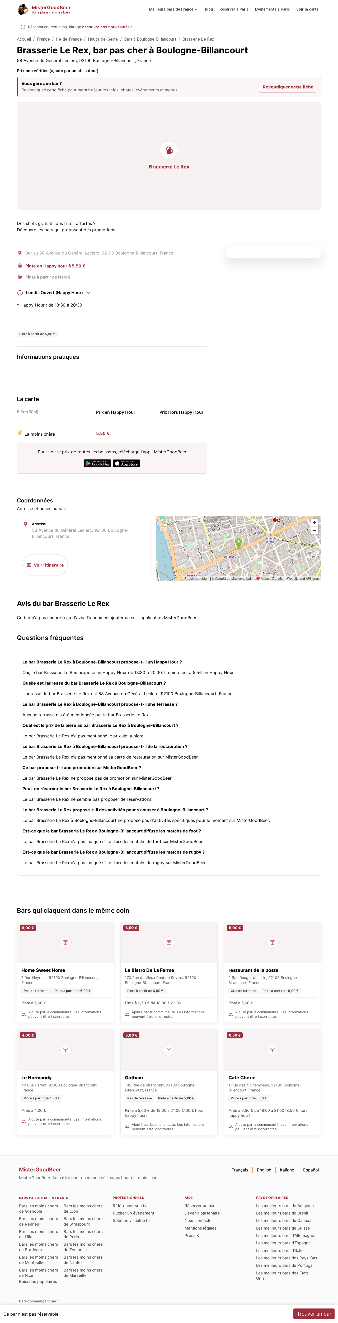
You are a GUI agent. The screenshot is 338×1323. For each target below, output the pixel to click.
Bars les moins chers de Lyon (83, 1208)
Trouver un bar (314, 1314)
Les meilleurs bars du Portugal (284, 1265)
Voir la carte (307, 9)
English (264, 1170)
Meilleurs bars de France (171, 9)
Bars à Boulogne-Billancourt (150, 39)
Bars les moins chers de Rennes (38, 1221)
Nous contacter (199, 1220)
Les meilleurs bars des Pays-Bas (286, 1257)
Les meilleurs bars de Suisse (283, 1228)
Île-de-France (69, 39)
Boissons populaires (38, 1281)
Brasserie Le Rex (198, 39)
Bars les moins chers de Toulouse (83, 1247)
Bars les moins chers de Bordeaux (38, 1247)
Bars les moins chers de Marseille (83, 1273)
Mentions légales (201, 1228)
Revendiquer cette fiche (288, 87)
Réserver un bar (200, 1205)
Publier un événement (133, 1213)
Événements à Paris (272, 9)
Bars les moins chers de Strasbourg (83, 1221)
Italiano (287, 1170)
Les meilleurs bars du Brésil (282, 1213)
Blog (209, 9)
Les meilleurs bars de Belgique (285, 1205)
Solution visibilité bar (132, 1220)
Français (240, 1170)
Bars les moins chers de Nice (38, 1273)
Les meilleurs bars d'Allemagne (285, 1235)
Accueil (24, 39)
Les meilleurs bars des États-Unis (283, 1275)
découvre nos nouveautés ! (107, 27)
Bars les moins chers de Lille (38, 1234)
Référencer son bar (131, 1205)
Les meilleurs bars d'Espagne (283, 1242)
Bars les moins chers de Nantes (83, 1260)
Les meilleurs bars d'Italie (280, 1250)
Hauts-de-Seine (103, 39)
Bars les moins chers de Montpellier (38, 1260)
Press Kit (193, 1235)
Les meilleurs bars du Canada (283, 1220)
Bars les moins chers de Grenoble (38, 1208)
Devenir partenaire (202, 1213)
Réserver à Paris (234, 9)
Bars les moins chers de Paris (83, 1234)
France (43, 39)
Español (311, 1170)
